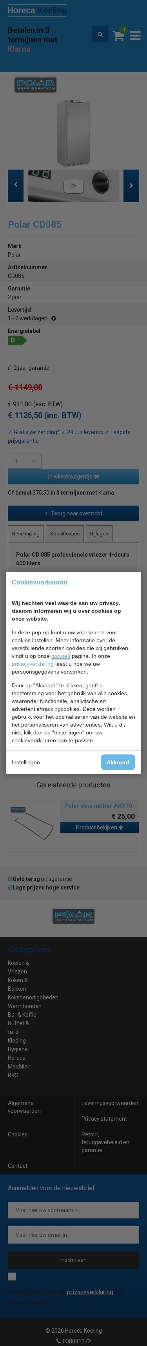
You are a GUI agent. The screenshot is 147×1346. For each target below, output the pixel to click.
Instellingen (26, 762)
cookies (60, 656)
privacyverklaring (33, 664)
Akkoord (118, 762)
